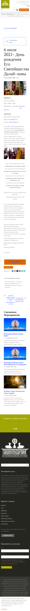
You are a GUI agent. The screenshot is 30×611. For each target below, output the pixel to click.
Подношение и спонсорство (8, 521)
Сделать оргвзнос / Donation (15, 262)
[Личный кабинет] (17, 10)
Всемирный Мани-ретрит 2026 (14, 335)
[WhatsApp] (22, 271)
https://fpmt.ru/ (14, 122)
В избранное (8, 267)
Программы (4, 510)
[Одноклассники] (15, 271)
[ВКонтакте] (12, 271)
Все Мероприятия (11, 28)
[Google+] (27, 6)
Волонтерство (4, 524)
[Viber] (20, 271)
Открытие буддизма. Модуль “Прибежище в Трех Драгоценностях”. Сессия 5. (10, 300)
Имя (2, 548)
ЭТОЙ (12, 240)
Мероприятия (9, 14)
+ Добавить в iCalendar (12, 34)
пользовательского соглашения (8, 562)
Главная (3, 14)
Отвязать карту (7, 535)
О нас (2, 508)
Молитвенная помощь (6, 518)
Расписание (4, 513)
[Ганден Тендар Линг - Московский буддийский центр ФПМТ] (5, 4)
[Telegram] (24, 271)
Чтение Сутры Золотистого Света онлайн (14, 392)
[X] (17, 271)
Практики (6, 109)
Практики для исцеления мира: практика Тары (19, 300)
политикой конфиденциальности (9, 563)
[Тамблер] (14, 429)
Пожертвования (24, 9)
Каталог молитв (5, 516)
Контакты (3, 505)
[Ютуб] (28, 6)
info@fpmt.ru (26, 4)
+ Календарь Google (11, 31)
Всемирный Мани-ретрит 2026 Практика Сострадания (15, 363)
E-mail (3, 554)
